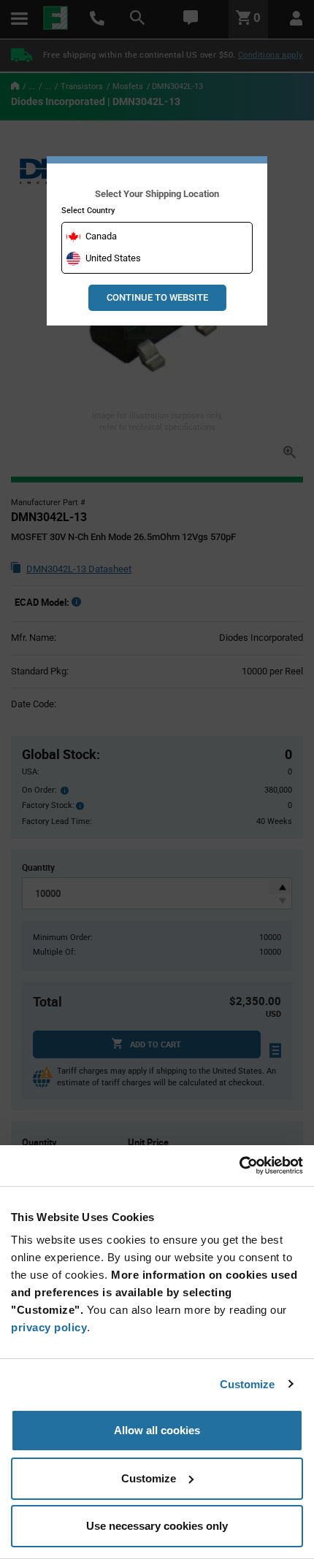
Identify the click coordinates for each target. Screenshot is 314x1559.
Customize (247, 1384)
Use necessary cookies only (157, 1526)
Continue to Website (157, 297)
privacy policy (49, 1327)
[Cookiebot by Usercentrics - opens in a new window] (239, 1165)
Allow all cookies (157, 1430)
